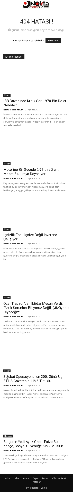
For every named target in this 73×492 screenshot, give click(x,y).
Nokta (7, 478)
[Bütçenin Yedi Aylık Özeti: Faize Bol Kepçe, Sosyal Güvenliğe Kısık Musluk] (36, 421)
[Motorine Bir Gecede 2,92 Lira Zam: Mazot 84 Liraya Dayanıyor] (36, 149)
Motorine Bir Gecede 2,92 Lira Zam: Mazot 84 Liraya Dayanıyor (31, 172)
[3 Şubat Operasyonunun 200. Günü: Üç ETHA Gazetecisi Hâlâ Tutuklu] (36, 355)
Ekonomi (8, 436)
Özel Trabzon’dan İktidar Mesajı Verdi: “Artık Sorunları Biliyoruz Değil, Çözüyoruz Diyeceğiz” (36, 307)
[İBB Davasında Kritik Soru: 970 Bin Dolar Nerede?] (36, 80)
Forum (45, 478)
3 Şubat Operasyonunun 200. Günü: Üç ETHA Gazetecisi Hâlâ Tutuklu (32, 379)
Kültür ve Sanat (59, 478)
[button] (5, 4)
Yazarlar (37, 481)
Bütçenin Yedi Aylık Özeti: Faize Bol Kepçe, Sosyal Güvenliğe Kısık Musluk (33, 444)
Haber (7, 95)
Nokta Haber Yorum (13, 109)
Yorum (26, 478)
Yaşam (36, 478)
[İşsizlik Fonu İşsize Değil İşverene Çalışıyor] (36, 214)
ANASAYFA (53, 41)
